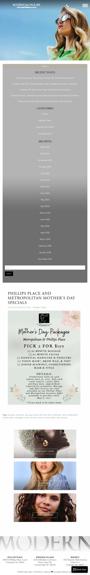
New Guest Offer (45, 451)
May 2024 (45, 147)
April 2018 (45, 232)
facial (35, 415)
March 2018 (45, 239)
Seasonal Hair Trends (45, 127)
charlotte (19, 415)
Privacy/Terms (38, 572)
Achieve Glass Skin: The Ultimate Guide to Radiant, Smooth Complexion (45, 84)
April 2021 (45, 186)
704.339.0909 (69, 6)
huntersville (8, 417)
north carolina (30, 417)
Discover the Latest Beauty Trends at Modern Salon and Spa (45, 101)
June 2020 (45, 193)
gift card (43, 415)
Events (45, 114)
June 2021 (45, 180)
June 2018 (45, 219)
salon (40, 417)
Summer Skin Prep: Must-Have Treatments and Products (45, 89)
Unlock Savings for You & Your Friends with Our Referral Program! (45, 78)
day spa (28, 415)
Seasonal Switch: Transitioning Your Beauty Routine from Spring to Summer (45, 95)
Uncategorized (45, 133)
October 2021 (45, 167)
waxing (64, 417)
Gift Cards (45, 483)
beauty (11, 415)
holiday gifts (72, 415)
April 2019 (45, 206)
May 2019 (45, 199)
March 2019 (45, 213)
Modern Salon (45, 120)
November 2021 (45, 160)
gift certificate (54, 415)
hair (63, 415)
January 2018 (45, 252)
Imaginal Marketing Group (64, 572)
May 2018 (45, 226)
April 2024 (45, 153)
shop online (49, 417)
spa (58, 417)
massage (18, 417)
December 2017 (45, 259)
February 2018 (45, 246)
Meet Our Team (45, 515)
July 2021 (45, 173)
